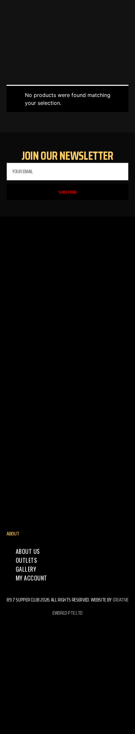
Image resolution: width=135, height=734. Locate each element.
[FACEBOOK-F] (67, 631)
